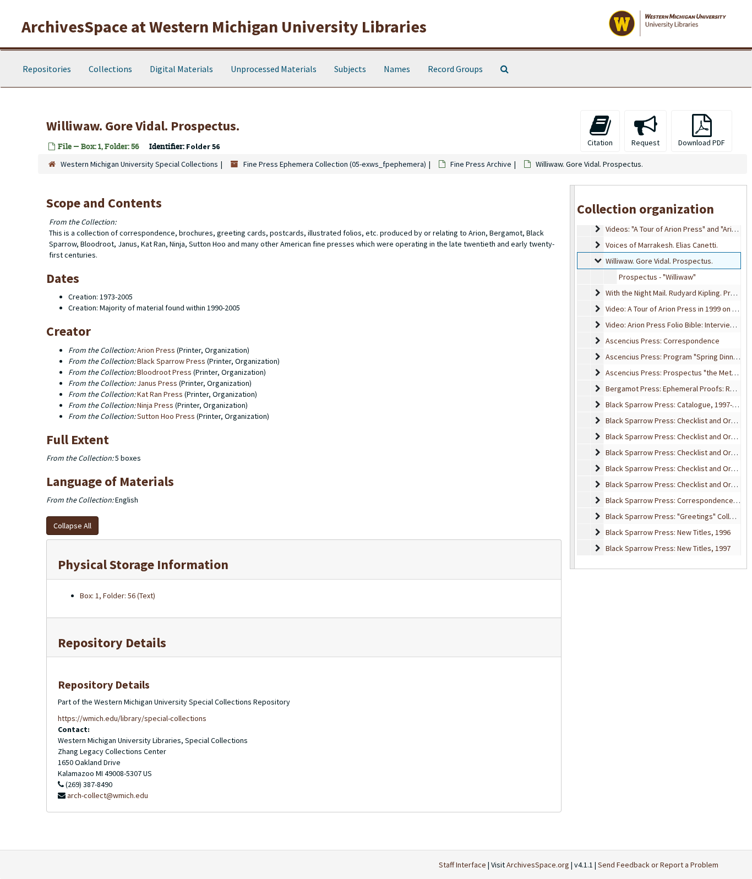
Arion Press (156, 350)
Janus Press (157, 383)
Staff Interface (462, 865)
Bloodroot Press (164, 372)
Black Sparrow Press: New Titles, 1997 (668, 548)
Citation (600, 143)
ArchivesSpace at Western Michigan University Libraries (224, 26)
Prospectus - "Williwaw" (657, 277)
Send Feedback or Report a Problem (658, 865)
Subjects (350, 68)
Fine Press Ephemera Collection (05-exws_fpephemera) (334, 164)
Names (397, 68)
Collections (110, 68)
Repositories (47, 68)
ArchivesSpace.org (537, 865)
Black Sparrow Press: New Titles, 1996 (668, 532)
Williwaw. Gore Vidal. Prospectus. (659, 261)
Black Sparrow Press (171, 361)
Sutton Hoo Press (166, 416)
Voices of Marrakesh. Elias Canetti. (662, 245)
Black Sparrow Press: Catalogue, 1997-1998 (677, 405)
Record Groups (455, 68)
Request (645, 143)
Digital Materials (181, 68)
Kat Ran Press (160, 394)
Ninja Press (155, 405)
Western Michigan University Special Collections (139, 164)
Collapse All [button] (72, 526)
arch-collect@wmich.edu (107, 795)
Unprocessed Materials (274, 68)
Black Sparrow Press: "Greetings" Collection (678, 516)
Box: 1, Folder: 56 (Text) (117, 595)
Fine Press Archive (480, 164)
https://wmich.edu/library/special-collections (132, 718)
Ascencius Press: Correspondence (663, 341)
